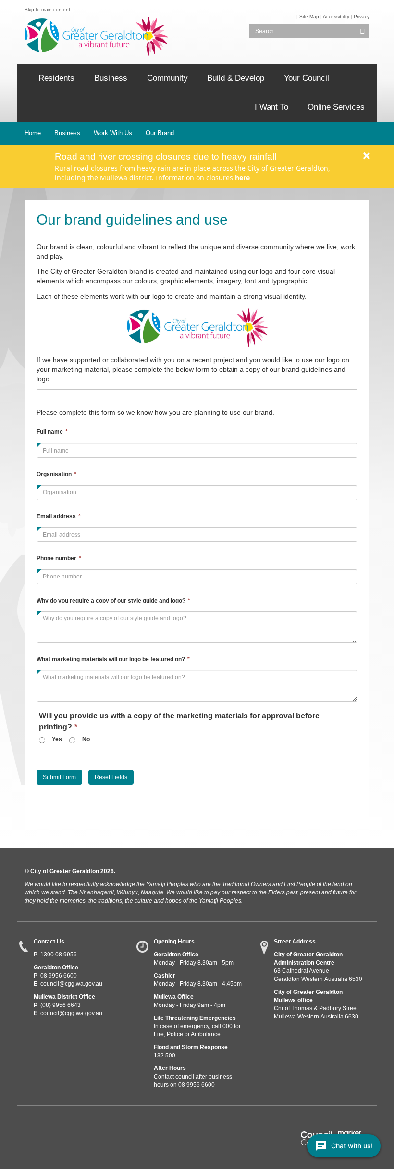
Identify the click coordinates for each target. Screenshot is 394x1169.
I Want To (271, 107)
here (242, 177)
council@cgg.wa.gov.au (71, 983)
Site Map (309, 16)
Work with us (113, 133)
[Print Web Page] (295, 16)
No (86, 739)
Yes (57, 739)
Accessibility (336, 16)
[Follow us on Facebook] (31, 1123)
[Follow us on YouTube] (66, 1123)
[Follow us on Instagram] (83, 1123)
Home (33, 133)
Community (167, 78)
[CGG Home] (24, 78)
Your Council (306, 78)
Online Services (336, 107)
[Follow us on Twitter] (48, 1123)
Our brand (160, 133)
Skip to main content (47, 9)
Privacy (361, 16)
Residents (56, 78)
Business (110, 78)
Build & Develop (235, 78)
